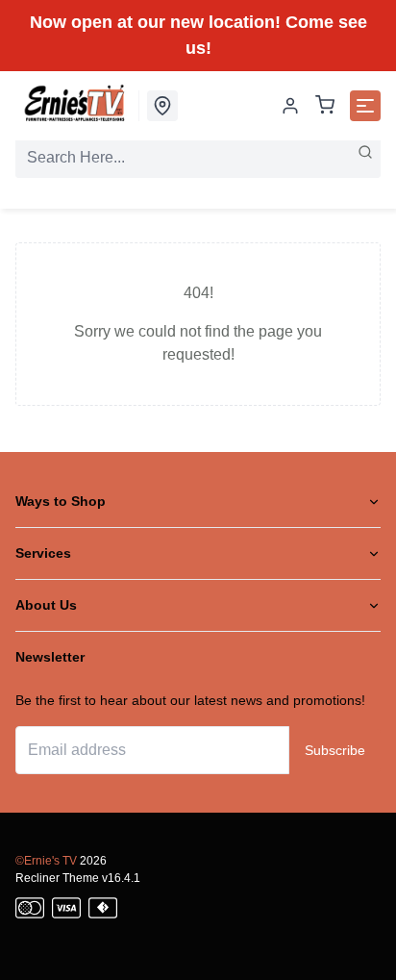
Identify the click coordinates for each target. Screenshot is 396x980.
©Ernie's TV (46, 860)
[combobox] (198, 158)
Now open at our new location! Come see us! (198, 35)
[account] (290, 105)
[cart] (324, 106)
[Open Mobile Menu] (365, 105)
